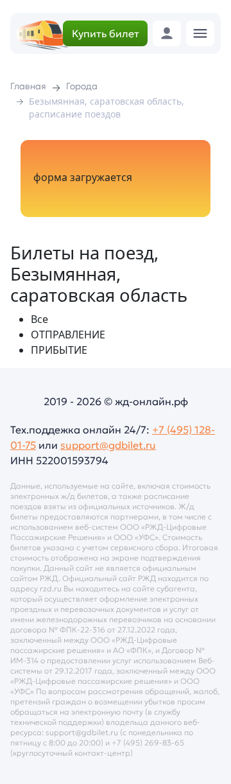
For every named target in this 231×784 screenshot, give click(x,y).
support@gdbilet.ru (108, 445)
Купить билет (105, 33)
